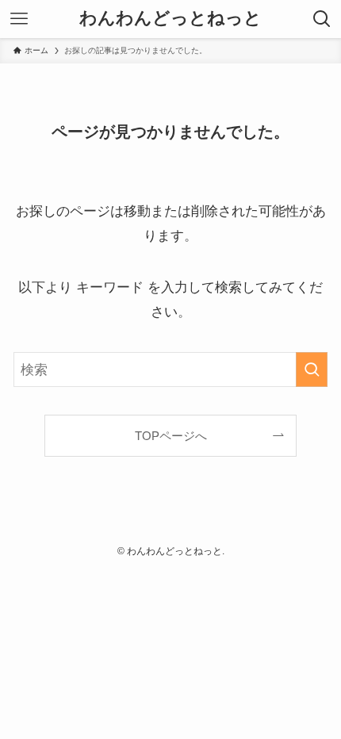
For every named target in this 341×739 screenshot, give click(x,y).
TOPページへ (171, 435)
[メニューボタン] (19, 19)
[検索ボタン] (322, 19)
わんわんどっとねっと (170, 19)
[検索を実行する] (312, 369)
